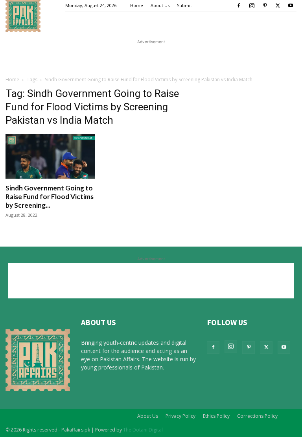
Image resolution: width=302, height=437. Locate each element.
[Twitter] (278, 5)
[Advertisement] (151, 57)
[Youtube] (290, 5)
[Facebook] (239, 5)
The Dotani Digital (143, 429)
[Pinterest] (265, 5)
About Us (160, 5)
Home (136, 5)
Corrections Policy (257, 416)
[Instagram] (252, 5)
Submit (184, 5)
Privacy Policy (180, 416)
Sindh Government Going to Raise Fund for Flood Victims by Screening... (50, 196)
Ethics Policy (216, 416)
